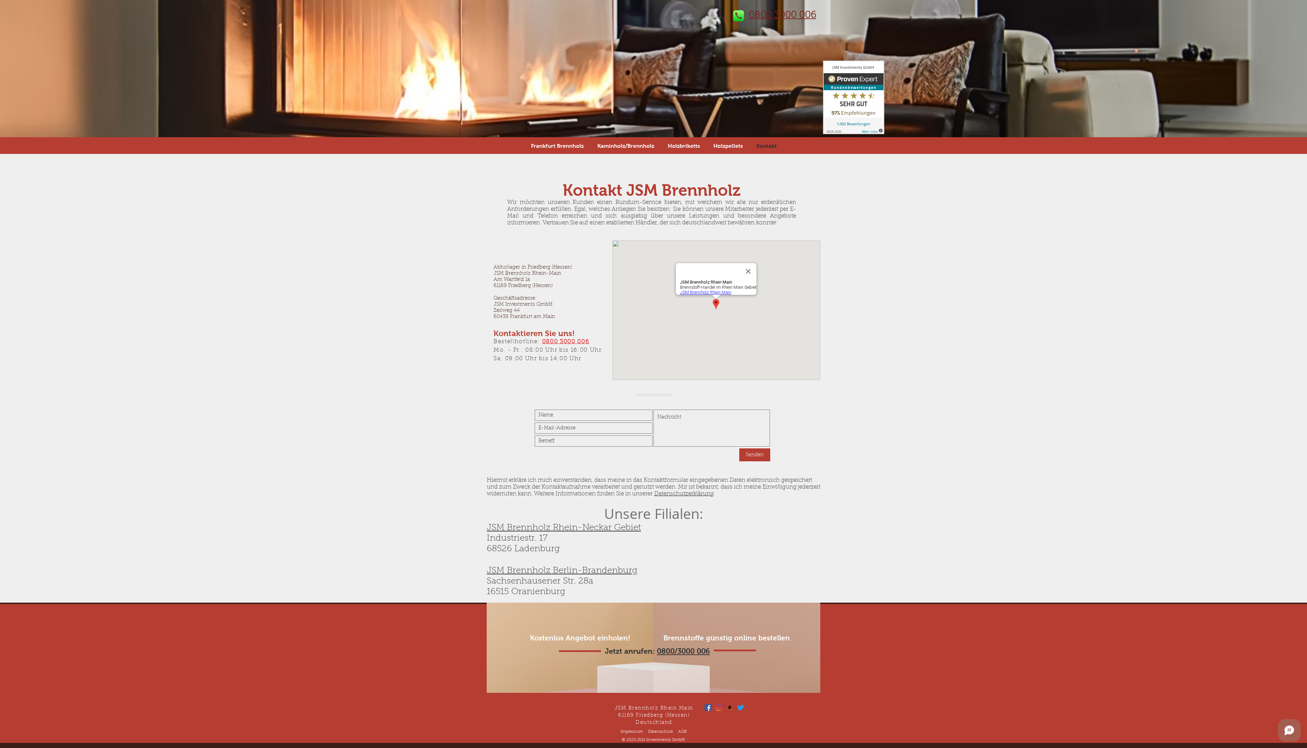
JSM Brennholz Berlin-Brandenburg (562, 571)
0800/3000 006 (683, 651)
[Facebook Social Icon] (708, 707)
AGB (682, 732)
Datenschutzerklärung (684, 494)
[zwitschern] (740, 707)
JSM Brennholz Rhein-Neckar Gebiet (564, 528)
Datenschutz (660, 732)
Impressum (631, 732)
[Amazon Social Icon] (729, 707)
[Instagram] (718, 707)
